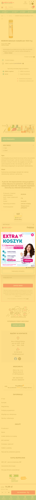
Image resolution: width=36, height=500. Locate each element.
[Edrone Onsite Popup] (18, 250)
